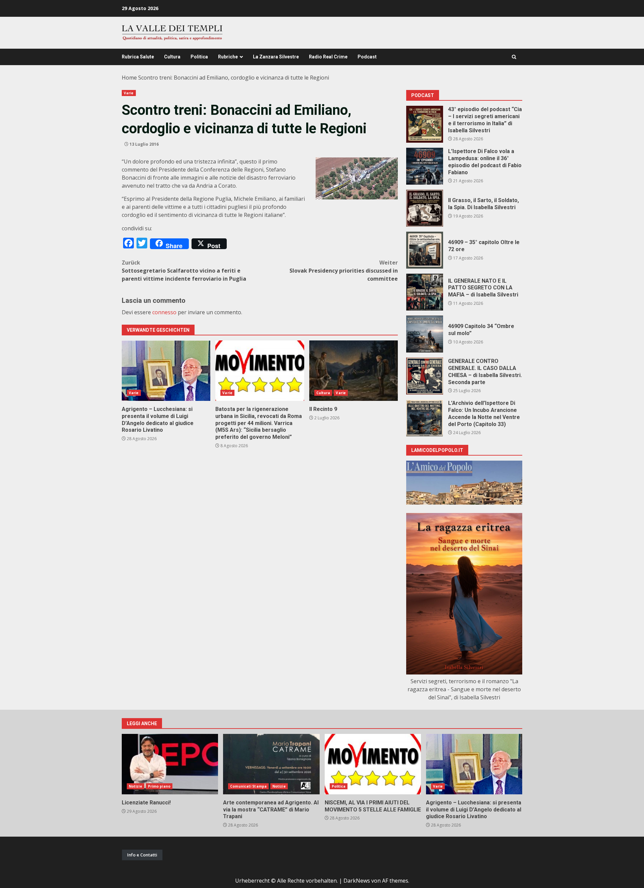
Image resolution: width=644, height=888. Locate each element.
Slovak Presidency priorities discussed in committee (343, 270)
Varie (129, 93)
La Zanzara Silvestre (276, 56)
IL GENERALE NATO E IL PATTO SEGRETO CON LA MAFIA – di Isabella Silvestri (424, 292)
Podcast (367, 56)
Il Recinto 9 (353, 370)
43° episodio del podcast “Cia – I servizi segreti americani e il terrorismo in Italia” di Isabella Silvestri (424, 124)
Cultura (172, 56)
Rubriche (228, 56)
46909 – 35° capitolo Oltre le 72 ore (424, 250)
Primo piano (159, 786)
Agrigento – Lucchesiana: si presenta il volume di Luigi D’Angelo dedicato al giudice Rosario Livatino (166, 370)
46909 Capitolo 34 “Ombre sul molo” (424, 334)
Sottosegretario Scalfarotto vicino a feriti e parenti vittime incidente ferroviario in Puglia (184, 270)
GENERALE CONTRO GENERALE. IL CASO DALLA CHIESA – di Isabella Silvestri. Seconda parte (424, 376)
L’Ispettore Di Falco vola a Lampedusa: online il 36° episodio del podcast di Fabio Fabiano (424, 166)
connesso (164, 312)
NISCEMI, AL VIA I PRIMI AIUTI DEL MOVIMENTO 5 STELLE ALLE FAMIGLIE (373, 764)
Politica (199, 56)
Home (129, 77)
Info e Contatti (142, 855)
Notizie (135, 786)
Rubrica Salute (138, 56)
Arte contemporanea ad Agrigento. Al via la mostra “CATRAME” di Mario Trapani (271, 764)
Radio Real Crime (328, 56)
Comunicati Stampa (248, 786)
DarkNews (356, 880)
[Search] (514, 56)
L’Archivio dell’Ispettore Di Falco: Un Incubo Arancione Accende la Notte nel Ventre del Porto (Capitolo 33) (424, 418)
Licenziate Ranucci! (170, 764)
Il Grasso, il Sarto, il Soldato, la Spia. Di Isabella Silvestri (424, 208)
